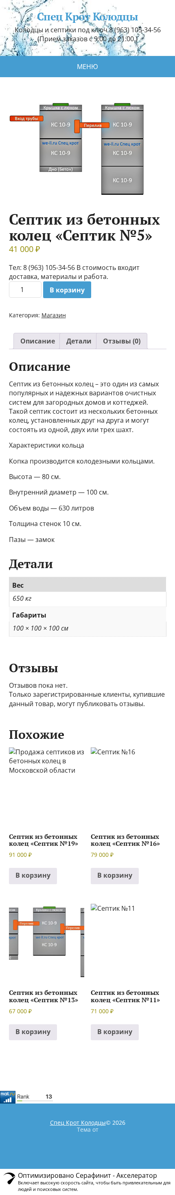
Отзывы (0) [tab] (121, 341)
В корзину (67, 289)
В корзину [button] (32, 875)
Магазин (54, 315)
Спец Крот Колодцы (87, 16)
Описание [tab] (37, 341)
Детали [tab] (79, 341)
